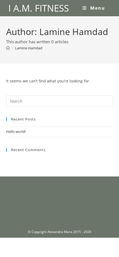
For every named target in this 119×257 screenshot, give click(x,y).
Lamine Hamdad (28, 47)
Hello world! (16, 131)
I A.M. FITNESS (38, 8)
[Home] (8, 47)
